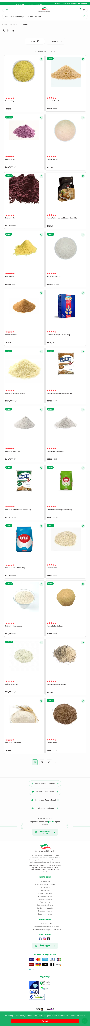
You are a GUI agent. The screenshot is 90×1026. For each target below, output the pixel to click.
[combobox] (55, 41)
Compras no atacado (45, 914)
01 (35, 762)
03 (49, 762)
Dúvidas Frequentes (45, 893)
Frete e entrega (45, 902)
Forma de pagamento (45, 899)
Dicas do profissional (45, 911)
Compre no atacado (79, 4)
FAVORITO (41, 59)
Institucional (45, 877)
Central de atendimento (45, 905)
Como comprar (45, 887)
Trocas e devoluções (45, 896)
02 (42, 762)
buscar (84, 16)
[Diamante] (34, 988)
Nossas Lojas (45, 890)
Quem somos (45, 881)
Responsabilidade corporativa (45, 884)
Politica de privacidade (45, 908)
